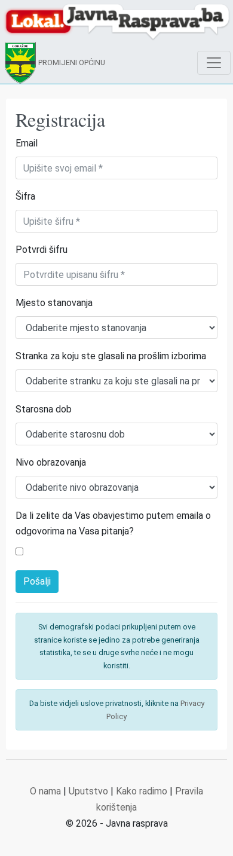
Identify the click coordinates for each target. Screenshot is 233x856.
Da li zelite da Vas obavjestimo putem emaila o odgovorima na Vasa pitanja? (113, 523)
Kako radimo (141, 791)
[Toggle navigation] (214, 63)
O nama (45, 791)
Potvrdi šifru (42, 249)
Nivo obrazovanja (51, 462)
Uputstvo (88, 791)
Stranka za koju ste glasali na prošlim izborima (111, 356)
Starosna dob (44, 409)
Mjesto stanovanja (54, 302)
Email (27, 143)
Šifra (25, 196)
